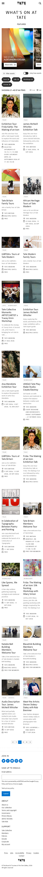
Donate (4, 839)
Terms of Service (13, 784)
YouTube (12, 762)
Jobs (11, 853)
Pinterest (21, 762)
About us (5, 805)
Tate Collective (7, 830)
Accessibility (19, 853)
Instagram (16, 762)
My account (6, 844)
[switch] (26, 73)
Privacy (28, 853)
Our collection (7, 808)
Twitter (4, 762)
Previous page (16, 743)
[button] (39, 3)
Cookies (36, 853)
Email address (7, 772)
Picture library (7, 816)
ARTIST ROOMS (7, 819)
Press (6, 853)
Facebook (8, 762)
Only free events (35, 73)
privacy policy (9, 788)
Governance (6, 813)
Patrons (4, 836)
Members (5, 833)
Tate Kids (5, 822)
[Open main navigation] (8, 3)
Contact (21, 856)
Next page (33, 743)
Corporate (5, 842)
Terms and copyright (9, 810)
